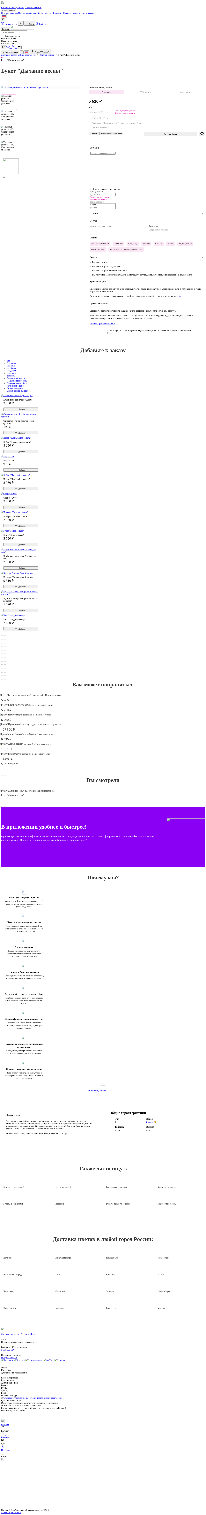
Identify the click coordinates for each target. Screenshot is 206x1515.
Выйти (42, 24)
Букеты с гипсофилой (13, 1187)
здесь (181, 296)
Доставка (19, 7)
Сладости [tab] (11, 370)
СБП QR (158, 244)
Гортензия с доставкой (117, 1187)
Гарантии (36, 7)
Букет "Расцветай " (10, 761)
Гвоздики (59, 1204)
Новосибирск (164, 1291)
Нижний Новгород (12, 1274)
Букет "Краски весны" (12, 712)
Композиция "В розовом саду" (15, 731)
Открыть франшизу (27, 13)
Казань (161, 1274)
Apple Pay (118, 244)
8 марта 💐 (151, 1122)
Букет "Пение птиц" (11, 721)
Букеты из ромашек (167, 1187)
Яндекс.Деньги (185, 244)
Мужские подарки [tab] (15, 386)
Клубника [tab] (11, 368)
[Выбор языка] (4, 16)
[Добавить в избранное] (202, 134)
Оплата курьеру (98, 249)
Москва (161, 1308)
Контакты (58, 13)
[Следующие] (4, 177)
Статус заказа (87, 13)
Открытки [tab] (12, 363)
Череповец (8, 1291)
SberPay (146, 244)
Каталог (5, 7)
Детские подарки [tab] (15, 388)
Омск (57, 1274)
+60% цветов (185, 92)
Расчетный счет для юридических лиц (126, 249)
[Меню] (19, 47)
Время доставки (97, 202)
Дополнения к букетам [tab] (17, 391)
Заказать (95, 133)
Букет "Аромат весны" (12, 741)
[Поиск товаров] (3, 47)
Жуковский (60, 1291)
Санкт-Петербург (63, 1258)
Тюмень (110, 1291)
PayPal (170, 244)
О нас (12, 7)
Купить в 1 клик (170, 134)
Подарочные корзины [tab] (17, 381)
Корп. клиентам (45, 13)
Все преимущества (97, 1090)
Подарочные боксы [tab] (16, 378)
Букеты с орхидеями (13, 1204)
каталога (132, 113)
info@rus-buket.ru (9, 1357)
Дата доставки (96, 192)
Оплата (28, 7)
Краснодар (60, 1308)
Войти (31, 24)
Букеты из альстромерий (118, 1204)
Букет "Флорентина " (11, 751)
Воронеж (110, 1274)
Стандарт (106, 92)
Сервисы (76, 13)
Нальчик (7, 1258)
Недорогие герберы (167, 1204)
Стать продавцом (9, 13)
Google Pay (132, 244)
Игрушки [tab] (11, 373)
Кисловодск (163, 1258)
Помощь (67, 13)
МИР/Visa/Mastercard (100, 244)
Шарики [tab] (11, 365)
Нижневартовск (11, 52)
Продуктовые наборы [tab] (17, 383)
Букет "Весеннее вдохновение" (16, 702)
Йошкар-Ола (112, 1258)
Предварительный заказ (111, 133)
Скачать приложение (11, 1512)
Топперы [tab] (11, 376)
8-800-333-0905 (8, 1350)
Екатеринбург (10, 1308)
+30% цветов (145, 92)
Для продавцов (8, 10)
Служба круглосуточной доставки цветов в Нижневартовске (32, 1398)
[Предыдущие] (2, 635)
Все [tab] (8, 360)
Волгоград (111, 1308)
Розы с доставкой (63, 1187)
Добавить (22, 409)
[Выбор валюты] (3, 19)
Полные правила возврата (102, 323)
